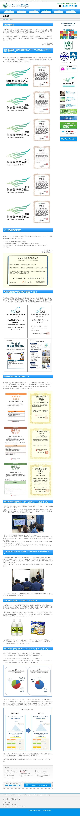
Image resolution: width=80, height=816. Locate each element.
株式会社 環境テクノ (38, 810)
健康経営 (23, 771)
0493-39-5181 (70, 6)
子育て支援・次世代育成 (42, 771)
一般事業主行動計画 (10, 775)
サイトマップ (48, 795)
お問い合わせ (27, 795)
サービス (13, 795)
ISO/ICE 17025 (24, 770)
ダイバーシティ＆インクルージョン (27, 776)
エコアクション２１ (41, 773)
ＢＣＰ (38, 770)
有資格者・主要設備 (10, 778)
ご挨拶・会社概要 (9, 770)
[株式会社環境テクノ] (16, 6)
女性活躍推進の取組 (25, 773)
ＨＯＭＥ (6, 795)
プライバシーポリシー (37, 795)
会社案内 (7, 767)
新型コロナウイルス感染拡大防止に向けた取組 (43, 776)
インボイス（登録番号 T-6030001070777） (11, 772)
